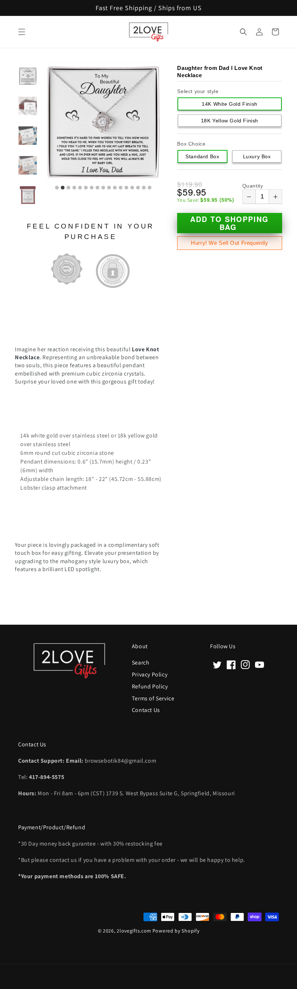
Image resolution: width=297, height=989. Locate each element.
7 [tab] (92, 188)
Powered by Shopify (176, 930)
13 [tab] (126, 188)
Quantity (252, 186)
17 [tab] (149, 188)
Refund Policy (150, 686)
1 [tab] (57, 188)
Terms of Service (153, 698)
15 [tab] (138, 188)
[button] (22, 32)
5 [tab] (80, 188)
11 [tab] (115, 188)
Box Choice (191, 144)
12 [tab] (121, 188)
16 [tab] (144, 188)
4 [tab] (74, 188)
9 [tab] (103, 188)
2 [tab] (63, 188)
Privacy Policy (149, 674)
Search (141, 663)
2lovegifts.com (134, 930)
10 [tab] (109, 188)
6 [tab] (86, 188)
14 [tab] (132, 188)
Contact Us (146, 709)
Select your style (197, 91)
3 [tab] (68, 188)
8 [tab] (97, 188)
